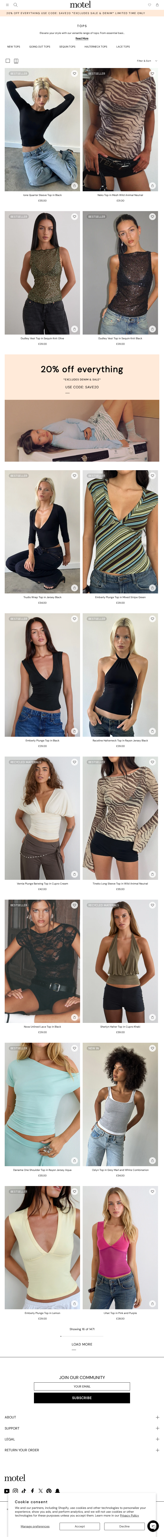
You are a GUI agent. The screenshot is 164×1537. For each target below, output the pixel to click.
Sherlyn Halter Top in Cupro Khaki (120, 1026)
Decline (124, 1526)
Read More (82, 38)
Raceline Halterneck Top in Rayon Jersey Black (120, 740)
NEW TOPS (13, 46)
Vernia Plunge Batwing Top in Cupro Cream (42, 883)
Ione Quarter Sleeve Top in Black (42, 195)
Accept (80, 1526)
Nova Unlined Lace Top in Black (42, 1026)
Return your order (22, 1450)
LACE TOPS (123, 46)
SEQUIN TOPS (67, 46)
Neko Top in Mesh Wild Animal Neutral (120, 195)
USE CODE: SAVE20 (82, 387)
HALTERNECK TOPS (96, 46)
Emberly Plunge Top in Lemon (42, 1313)
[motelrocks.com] (80, 5)
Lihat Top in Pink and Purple (120, 1313)
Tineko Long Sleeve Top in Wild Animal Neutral (120, 883)
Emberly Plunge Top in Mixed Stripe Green (120, 597)
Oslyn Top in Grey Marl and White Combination (120, 1170)
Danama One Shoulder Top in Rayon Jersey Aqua (42, 1170)
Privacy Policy (129, 1515)
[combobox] (15, 4)
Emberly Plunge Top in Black (42, 740)
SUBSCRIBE (82, 1398)
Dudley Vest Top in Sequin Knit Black (120, 338)
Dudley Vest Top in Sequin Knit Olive (42, 338)
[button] (74, 73)
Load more (82, 1344)
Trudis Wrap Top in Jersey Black (42, 597)
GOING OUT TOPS (39, 46)
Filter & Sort (144, 60)
